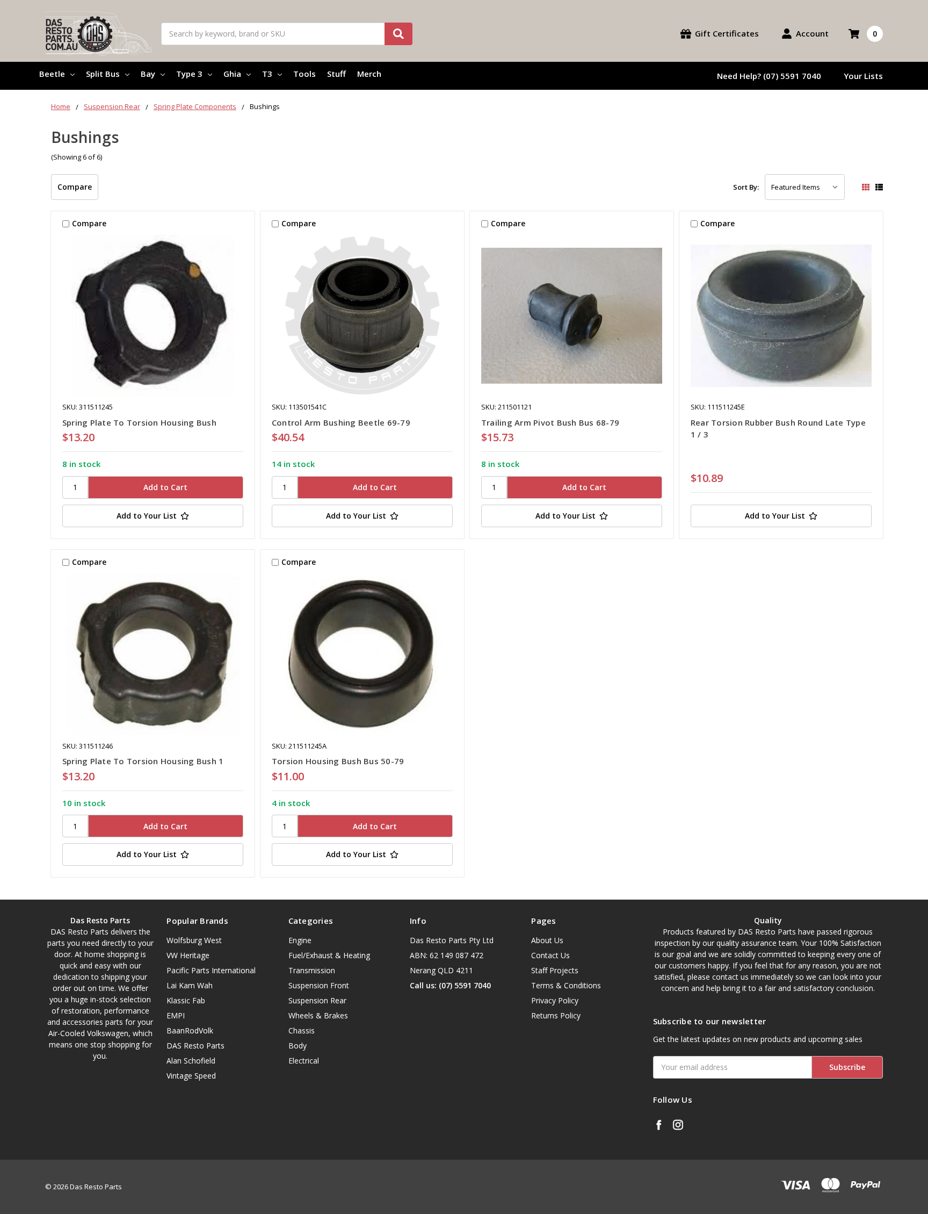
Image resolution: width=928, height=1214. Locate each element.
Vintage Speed (191, 1076)
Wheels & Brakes (318, 1015)
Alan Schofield (190, 1060)
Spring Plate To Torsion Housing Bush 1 (143, 761)
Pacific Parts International (211, 970)
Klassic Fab (185, 1000)
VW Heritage (187, 955)
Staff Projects (554, 970)
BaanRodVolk (189, 1030)
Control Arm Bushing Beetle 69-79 (341, 422)
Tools (304, 73)
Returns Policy (556, 1015)
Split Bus (103, 73)
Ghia (232, 73)
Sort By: (746, 187)
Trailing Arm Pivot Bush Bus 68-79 (550, 422)
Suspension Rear (317, 1000)
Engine (299, 940)
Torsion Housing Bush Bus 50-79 (338, 761)
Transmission (311, 970)
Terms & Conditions (566, 985)
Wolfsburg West (194, 940)
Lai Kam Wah (189, 985)
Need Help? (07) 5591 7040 (769, 75)
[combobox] (286, 34)
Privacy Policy (554, 1000)
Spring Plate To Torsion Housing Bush (139, 422)
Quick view (152, 315)
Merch (369, 73)
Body (297, 1045)
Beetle (52, 73)
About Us (547, 940)
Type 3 (189, 73)
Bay (148, 73)
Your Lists (863, 75)
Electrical (303, 1060)
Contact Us (550, 955)
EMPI (175, 1015)
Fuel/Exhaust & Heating (329, 955)
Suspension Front (318, 985)
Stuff (336, 73)
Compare (74, 187)
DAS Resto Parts (195, 1045)
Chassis (301, 1030)
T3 (267, 73)
